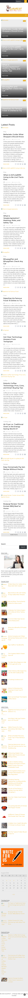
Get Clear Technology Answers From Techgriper (12, 339)
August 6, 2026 (6, 33)
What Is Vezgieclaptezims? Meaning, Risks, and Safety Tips (11, 68)
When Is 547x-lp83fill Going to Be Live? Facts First (13, 49)
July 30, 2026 (16, 431)
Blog (24, 21)
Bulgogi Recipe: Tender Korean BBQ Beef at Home (13, 506)
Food (24, 100)
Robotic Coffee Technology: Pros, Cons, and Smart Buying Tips (13, 385)
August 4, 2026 (16, 390)
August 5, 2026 (6, 113)
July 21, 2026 (16, 511)
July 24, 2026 (16, 472)
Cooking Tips (7, 421)
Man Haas (8, 139)
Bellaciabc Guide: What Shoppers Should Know (12, 30)
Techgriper (6, 346)
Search (3, 544)
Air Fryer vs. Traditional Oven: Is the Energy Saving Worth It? (13, 426)
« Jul (13, 894)
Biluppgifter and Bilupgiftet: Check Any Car (12, 89)
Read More (5, 36)
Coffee (5, 380)
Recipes (5, 464)
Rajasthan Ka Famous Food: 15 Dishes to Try (12, 109)
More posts (14, 534)
